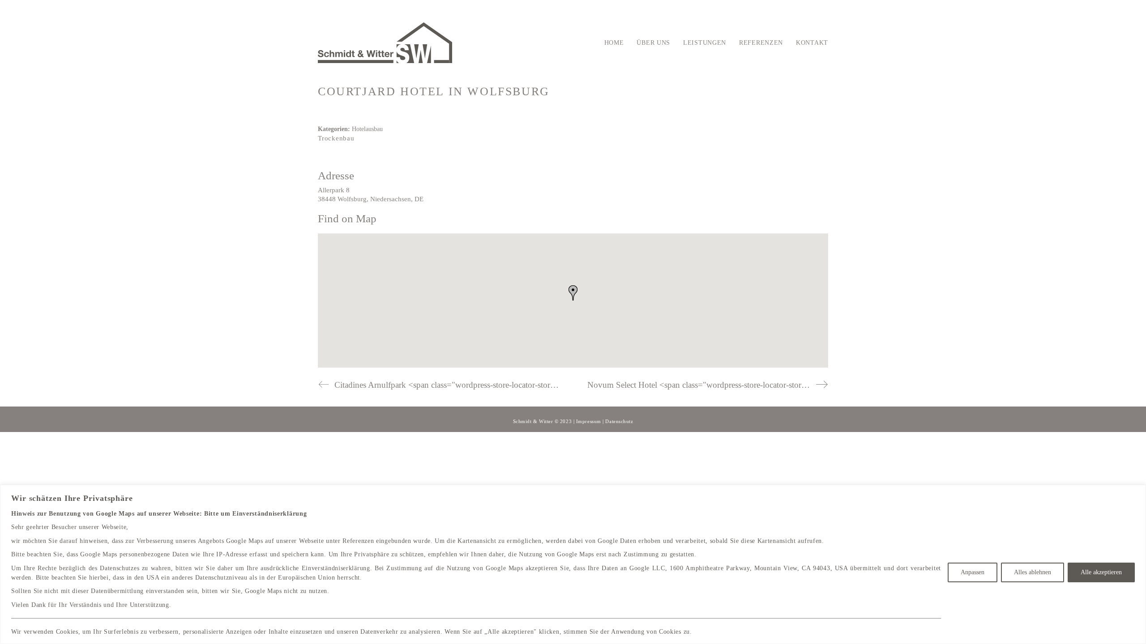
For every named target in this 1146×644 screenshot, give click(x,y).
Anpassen (972, 572)
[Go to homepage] (385, 42)
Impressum (588, 421)
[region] (573, 564)
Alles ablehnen (1032, 572)
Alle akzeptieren (1101, 572)
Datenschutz (619, 421)
